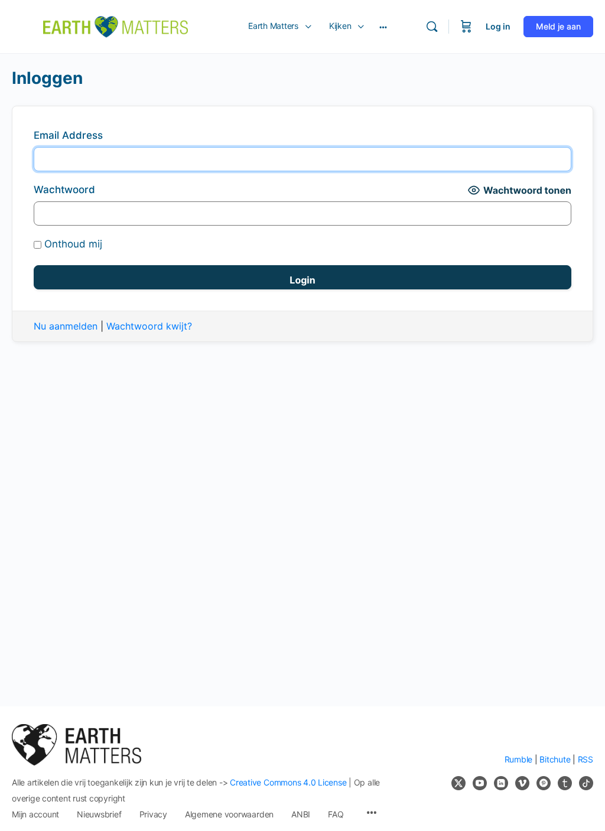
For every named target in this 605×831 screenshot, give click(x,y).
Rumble (519, 759)
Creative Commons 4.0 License (288, 782)
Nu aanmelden (65, 326)
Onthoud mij (71, 244)
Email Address (68, 135)
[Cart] (466, 26)
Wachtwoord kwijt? (149, 326)
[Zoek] (432, 26)
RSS (585, 759)
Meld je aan (558, 26)
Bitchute (554, 759)
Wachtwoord (64, 189)
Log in (498, 26)
